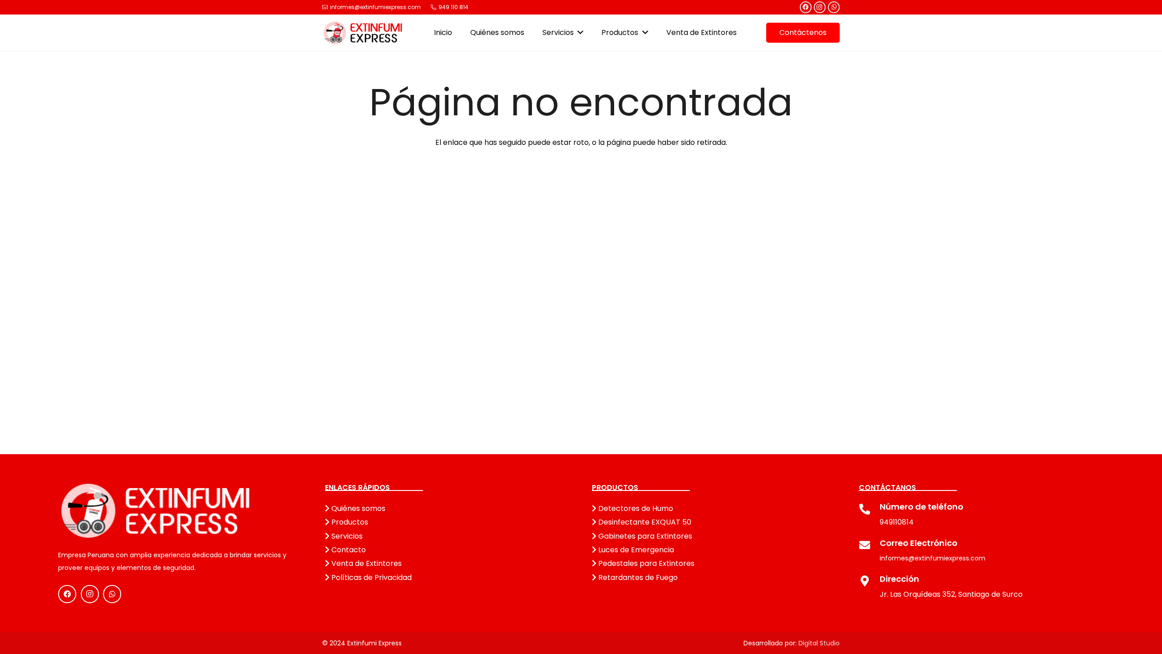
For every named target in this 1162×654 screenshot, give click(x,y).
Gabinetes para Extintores (644, 536)
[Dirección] (869, 582)
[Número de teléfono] (869, 510)
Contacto (348, 550)
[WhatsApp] (834, 7)
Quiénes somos (357, 508)
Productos (349, 522)
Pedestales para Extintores (645, 563)
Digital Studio (819, 643)
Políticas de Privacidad (371, 577)
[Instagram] (820, 7)
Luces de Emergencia (635, 550)
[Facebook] (806, 7)
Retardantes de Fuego (637, 577)
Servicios (346, 536)
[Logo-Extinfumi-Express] (363, 32)
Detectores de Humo (634, 508)
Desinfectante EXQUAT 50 (643, 522)
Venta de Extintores (366, 563)
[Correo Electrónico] (869, 546)
